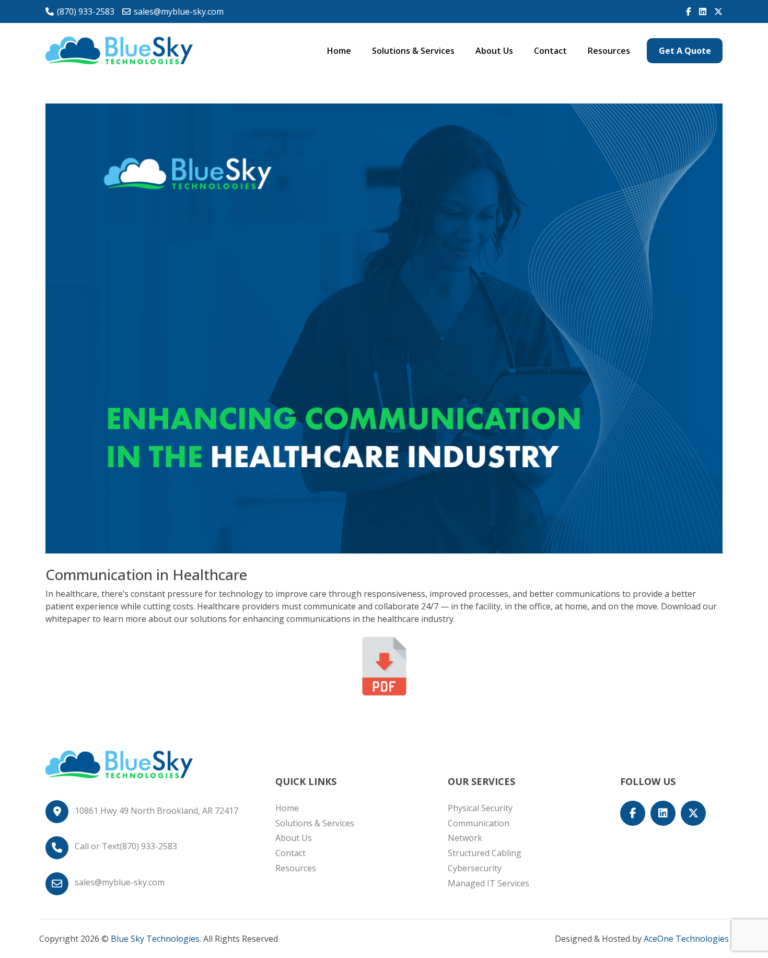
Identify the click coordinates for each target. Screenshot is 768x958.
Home (339, 50)
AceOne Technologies (686, 938)
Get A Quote (685, 50)
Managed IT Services (488, 883)
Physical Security (480, 808)
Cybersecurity (475, 868)
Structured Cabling (484, 853)
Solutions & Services (413, 50)
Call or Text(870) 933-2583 (126, 846)
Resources (609, 50)
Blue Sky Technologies (155, 938)
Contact (550, 50)
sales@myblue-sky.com (179, 11)
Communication (478, 823)
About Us (494, 50)
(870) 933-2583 (85, 11)
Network (465, 838)
